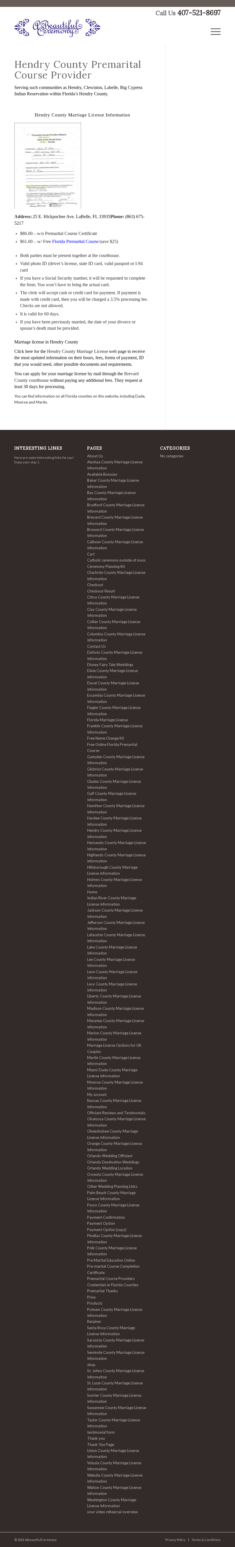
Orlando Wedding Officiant (109, 1155)
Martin (41, 402)
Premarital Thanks (102, 1291)
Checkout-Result (101, 591)
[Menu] (216, 32)
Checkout (95, 584)
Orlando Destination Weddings (113, 1162)
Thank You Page (100, 1444)
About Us (95, 456)
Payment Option (101, 1223)
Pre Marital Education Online (111, 1260)
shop (91, 1364)
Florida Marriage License (107, 720)
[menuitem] (216, 32)
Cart (91, 554)
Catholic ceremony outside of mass (116, 560)
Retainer (94, 1321)
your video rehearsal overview (112, 1512)
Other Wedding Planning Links (112, 1186)
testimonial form (101, 1432)
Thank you (96, 1438)
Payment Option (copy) (106, 1229)
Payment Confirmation (106, 1217)
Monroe (21, 402)
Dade (139, 396)
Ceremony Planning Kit (106, 566)
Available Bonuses (102, 474)
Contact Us (96, 646)
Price (91, 1297)
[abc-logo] (57, 32)
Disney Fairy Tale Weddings (110, 664)
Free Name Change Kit (105, 738)
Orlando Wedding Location (109, 1168)
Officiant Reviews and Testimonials (116, 1113)
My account (97, 1094)
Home (92, 892)
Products (94, 1303)
